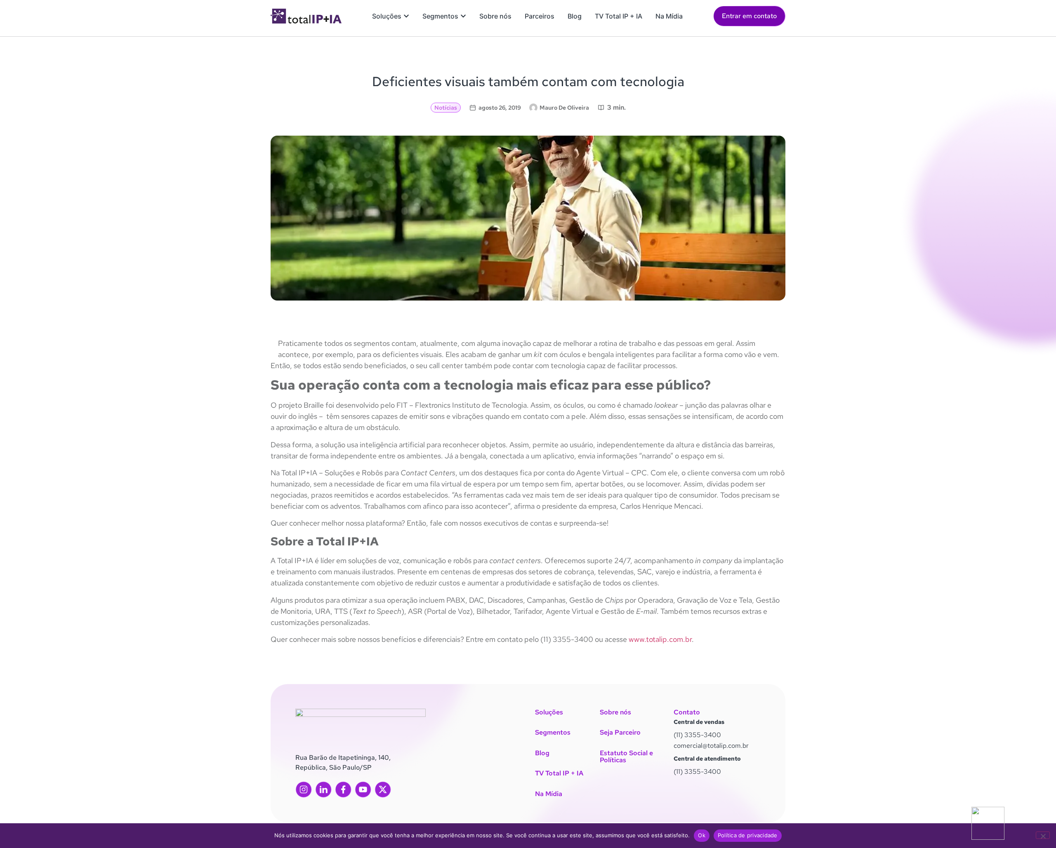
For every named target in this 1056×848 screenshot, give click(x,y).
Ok (701, 835)
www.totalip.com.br (659, 639)
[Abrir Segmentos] (463, 16)
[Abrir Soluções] (406, 16)
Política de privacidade (748, 835)
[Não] (1043, 835)
